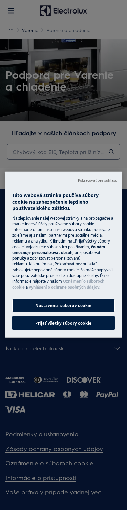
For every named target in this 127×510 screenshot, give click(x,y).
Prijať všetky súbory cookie (63, 322)
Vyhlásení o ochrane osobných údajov (64, 286)
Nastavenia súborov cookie (63, 305)
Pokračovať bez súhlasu (97, 180)
